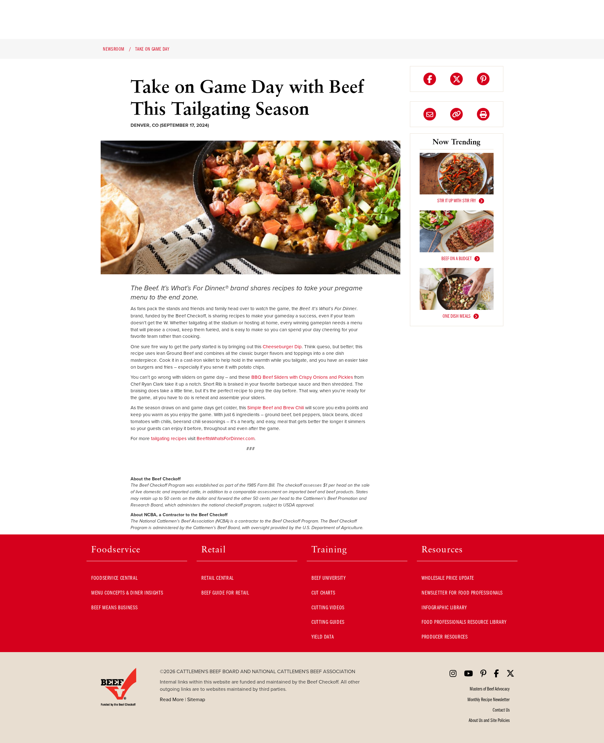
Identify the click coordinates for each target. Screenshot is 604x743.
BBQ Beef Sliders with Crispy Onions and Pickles (302, 377)
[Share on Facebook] (429, 79)
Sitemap (196, 699)
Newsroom (114, 49)
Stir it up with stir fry (456, 200)
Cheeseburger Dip (282, 346)
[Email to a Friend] (429, 114)
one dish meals (457, 316)
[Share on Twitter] (456, 79)
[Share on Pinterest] (483, 79)
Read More (172, 699)
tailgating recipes (169, 438)
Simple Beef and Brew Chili (275, 407)
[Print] (483, 114)
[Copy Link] (456, 114)
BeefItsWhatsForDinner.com (225, 438)
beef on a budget (456, 258)
